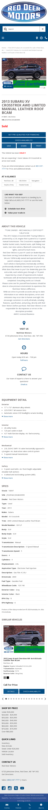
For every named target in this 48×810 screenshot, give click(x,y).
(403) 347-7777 (13, 780)
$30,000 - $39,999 (9, 717)
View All (9, 86)
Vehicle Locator (8, 751)
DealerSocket (20, 798)
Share (24, 146)
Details (10, 691)
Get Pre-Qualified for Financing (23, 134)
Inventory (6, 743)
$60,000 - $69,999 (9, 726)
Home (4, 48)
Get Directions (24, 339)
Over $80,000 (7, 731)
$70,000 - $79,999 (9, 729)
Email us (24, 384)
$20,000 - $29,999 (9, 715)
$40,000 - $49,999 (9, 720)
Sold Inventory (7, 754)
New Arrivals (7, 746)
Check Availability (24, 140)
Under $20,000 (8, 712)
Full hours (24, 360)
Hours (24, 780)
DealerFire (5, 798)
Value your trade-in (16, 213)
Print (38, 146)
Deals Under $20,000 (10, 748)
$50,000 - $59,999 (9, 723)
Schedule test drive (16, 208)
